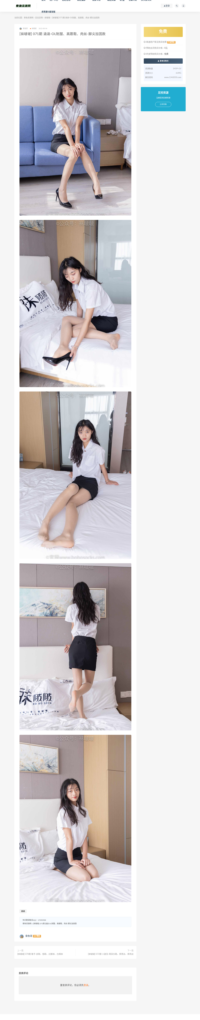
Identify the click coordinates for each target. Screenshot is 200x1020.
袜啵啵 (47, 18)
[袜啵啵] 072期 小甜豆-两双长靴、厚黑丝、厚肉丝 (111, 954)
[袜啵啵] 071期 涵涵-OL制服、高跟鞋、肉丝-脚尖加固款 (55, 923)
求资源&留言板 (48, 12)
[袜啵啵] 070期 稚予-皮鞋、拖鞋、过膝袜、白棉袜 (40, 954)
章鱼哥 (28, 936)
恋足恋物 (39, 18)
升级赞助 (171, 42)
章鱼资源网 (28, 18)
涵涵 (23, 911)
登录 (86, 985)
